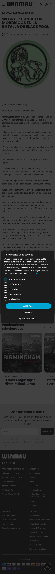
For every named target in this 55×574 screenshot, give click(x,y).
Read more (35, 273)
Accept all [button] (28, 306)
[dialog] (27, 287)
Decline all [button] (28, 312)
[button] (27, 318)
